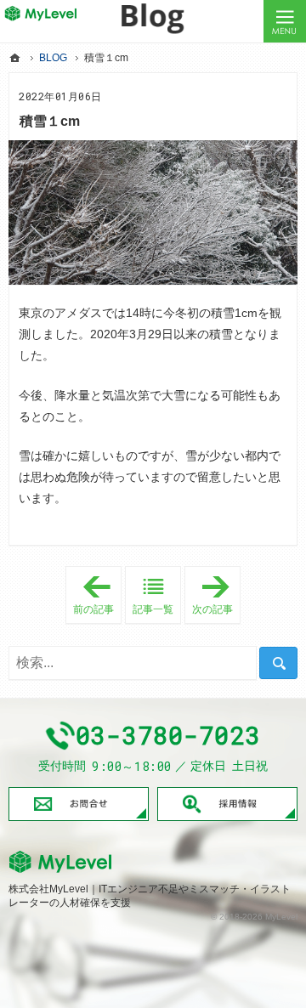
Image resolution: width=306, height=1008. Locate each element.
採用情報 (227, 804)
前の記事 (97, 592)
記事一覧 (153, 609)
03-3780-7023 (168, 735)
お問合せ (78, 804)
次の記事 (216, 596)
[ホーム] (15, 57)
